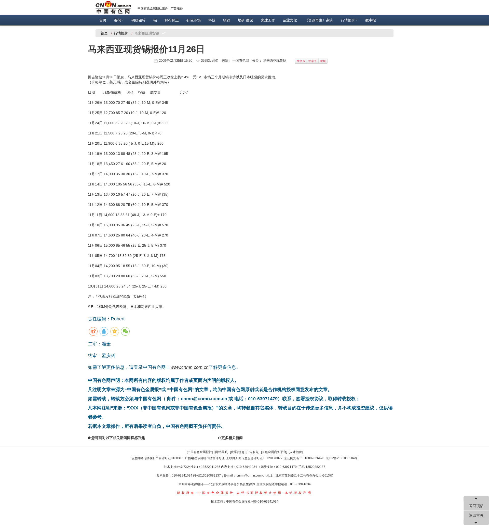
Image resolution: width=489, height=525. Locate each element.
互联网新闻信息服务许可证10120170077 (254, 458)
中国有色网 (241, 60)
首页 (102, 20)
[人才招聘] (296, 452)
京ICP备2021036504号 (342, 458)
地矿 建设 (245, 20)
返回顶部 (476, 506)
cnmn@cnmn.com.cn (251, 475)
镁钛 (226, 20)
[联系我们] (237, 452)
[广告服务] (252, 452)
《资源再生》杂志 (319, 20)
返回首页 (476, 515)
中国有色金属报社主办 (153, 8)
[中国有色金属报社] (200, 452)
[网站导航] (221, 452)
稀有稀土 (172, 20)
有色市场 (193, 20)
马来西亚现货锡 (274, 60)
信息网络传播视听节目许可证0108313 (157, 458)
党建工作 (268, 20)
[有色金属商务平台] (274, 452)
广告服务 (177, 8)
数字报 (370, 20)
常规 (323, 60)
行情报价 (348, 20)
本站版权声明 (298, 493)
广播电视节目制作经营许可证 (205, 458)
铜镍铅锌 (138, 20)
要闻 (117, 20)
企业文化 (290, 20)
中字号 (312, 60)
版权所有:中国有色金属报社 (205, 493)
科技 (211, 20)
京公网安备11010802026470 (304, 458)
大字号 (301, 60)
